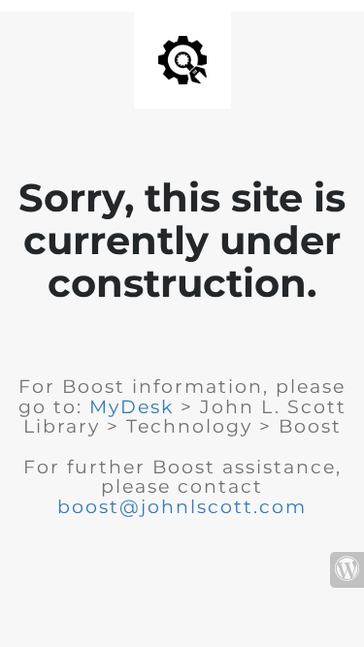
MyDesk (131, 407)
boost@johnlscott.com (182, 507)
